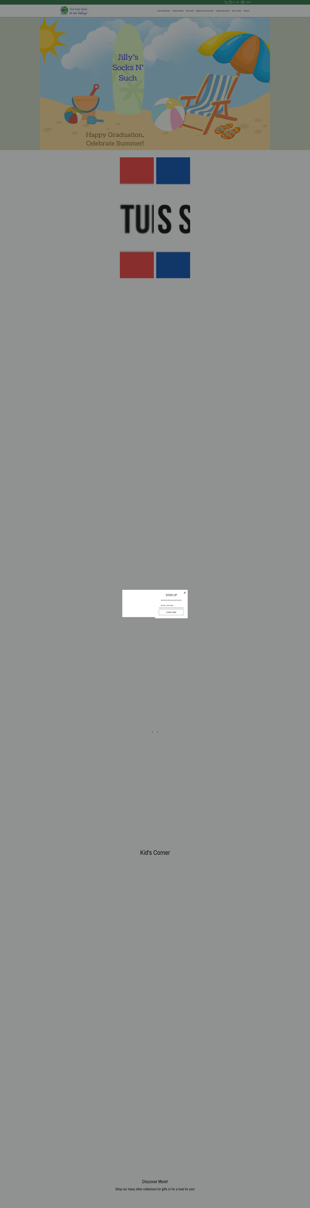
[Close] (185, 593)
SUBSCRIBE (171, 612)
